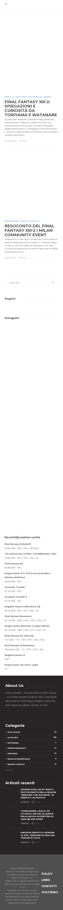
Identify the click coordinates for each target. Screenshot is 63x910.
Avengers (31, 753)
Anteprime (12, 221)
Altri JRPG (31, 737)
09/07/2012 (12, 141)
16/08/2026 (25, 842)
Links (46, 880)
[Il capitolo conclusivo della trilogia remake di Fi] (31, 340)
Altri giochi (31, 732)
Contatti (49, 886)
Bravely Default (31, 764)
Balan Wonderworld (31, 759)
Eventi (24, 221)
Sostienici (50, 892)
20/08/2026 (25, 802)
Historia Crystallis (29, 97)
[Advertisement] (31, 494)
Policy (47, 874)
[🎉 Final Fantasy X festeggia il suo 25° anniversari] (31, 371)
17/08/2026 (25, 823)
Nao (6, 258)
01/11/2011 (12, 258)
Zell (6, 141)
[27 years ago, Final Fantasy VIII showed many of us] (31, 403)
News (47, 97)
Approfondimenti (31, 748)
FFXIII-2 (9, 97)
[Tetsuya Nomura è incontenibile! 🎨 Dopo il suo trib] (31, 435)
